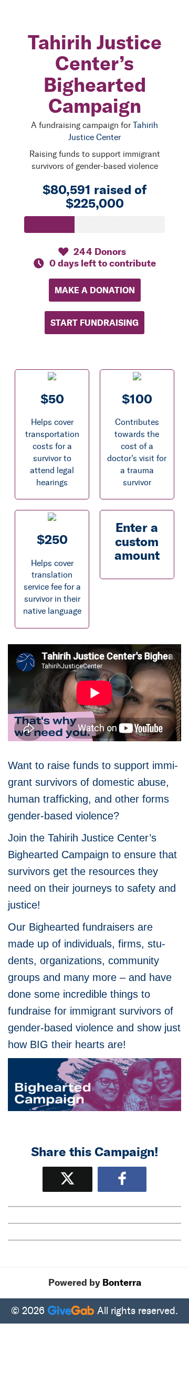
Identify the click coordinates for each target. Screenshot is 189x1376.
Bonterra (121, 1282)
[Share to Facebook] (122, 1179)
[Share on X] (67, 1179)
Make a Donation (95, 290)
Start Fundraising (94, 322)
